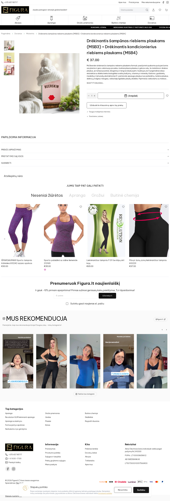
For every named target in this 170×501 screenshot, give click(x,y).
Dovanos (18, 33)
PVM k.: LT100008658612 (135, 455)
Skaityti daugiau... (95, 83)
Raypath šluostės (92, 421)
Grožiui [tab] (97, 195)
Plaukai (48, 421)
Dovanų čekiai (91, 453)
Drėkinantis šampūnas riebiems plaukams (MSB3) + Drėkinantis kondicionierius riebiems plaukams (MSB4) (82, 34)
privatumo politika (105, 493)
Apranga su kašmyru (13, 421)
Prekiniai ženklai (91, 449)
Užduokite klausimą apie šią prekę (106, 105)
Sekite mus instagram (86, 394)
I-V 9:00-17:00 (15, 458)
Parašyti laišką (15, 462)
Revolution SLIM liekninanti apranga (20, 417)
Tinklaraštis (89, 461)
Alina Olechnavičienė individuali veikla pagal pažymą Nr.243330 (143, 450)
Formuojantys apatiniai (15, 425)
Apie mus (89, 464)
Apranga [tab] (77, 195)
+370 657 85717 (15, 454)
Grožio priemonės (52, 413)
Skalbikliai (89, 417)
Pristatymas (50, 449)
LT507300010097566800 (136, 463)
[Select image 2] (9, 58)
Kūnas (47, 425)
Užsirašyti (107, 296)
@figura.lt (159, 319)
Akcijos (88, 457)
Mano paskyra (51, 464)
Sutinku (141, 490)
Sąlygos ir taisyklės (53, 457)
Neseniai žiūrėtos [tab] (47, 195)
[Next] (165, 239)
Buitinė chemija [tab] (124, 195)
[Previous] (5, 239)
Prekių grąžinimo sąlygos (55, 461)
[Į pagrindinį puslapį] (15, 10)
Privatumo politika (52, 453)
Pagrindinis (5, 33)
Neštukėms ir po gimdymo (16, 429)
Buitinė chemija (91, 413)
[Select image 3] (9, 70)
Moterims (30, 33)
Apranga (8, 413)
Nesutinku (123, 490)
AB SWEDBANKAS (132, 459)
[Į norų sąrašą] (160, 10)
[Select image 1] (9, 45)
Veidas (48, 417)
